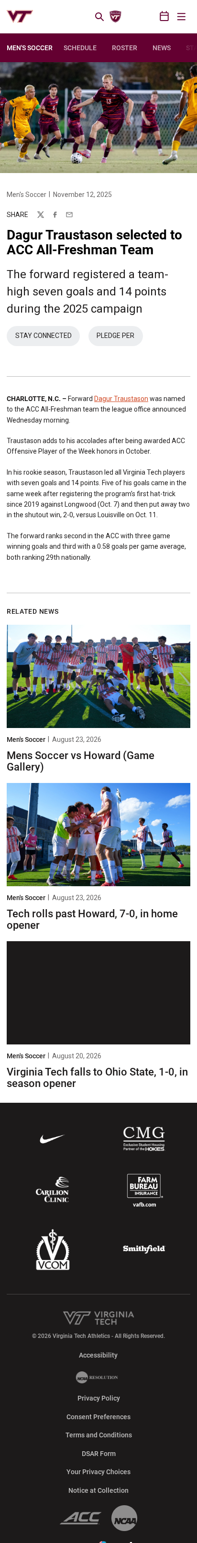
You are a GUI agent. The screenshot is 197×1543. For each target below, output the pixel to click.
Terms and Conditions (99, 1435)
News (162, 48)
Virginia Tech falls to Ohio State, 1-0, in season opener (97, 1077)
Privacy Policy (98, 1398)
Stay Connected (47, 338)
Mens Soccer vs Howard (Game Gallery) (80, 761)
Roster (124, 48)
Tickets (132, 16)
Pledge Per (120, 338)
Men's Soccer (26, 194)
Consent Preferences (98, 1417)
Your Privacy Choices (98, 1472)
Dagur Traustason (121, 398)
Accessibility (98, 1355)
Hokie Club (115, 16)
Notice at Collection (98, 1490)
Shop (149, 16)
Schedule (80, 48)
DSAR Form (99, 1453)
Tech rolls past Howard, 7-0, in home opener (92, 919)
